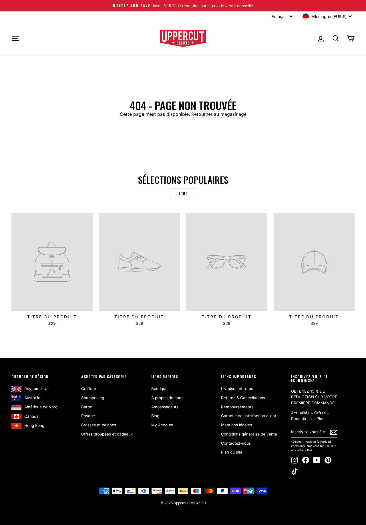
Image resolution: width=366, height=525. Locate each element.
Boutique (159, 388)
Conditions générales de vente (249, 434)
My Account (162, 425)
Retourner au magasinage (218, 114)
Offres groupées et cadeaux (107, 434)
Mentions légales (236, 425)
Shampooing (92, 397)
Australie (32, 397)
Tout (183, 193)
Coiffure (88, 388)
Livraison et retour (238, 388)
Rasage (88, 415)
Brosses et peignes (98, 425)
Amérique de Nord (40, 407)
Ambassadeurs (164, 407)
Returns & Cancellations (243, 397)
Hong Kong (34, 425)
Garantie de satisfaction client (248, 415)
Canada (31, 416)
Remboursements (237, 407)
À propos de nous (167, 397)
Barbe (86, 407)
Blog (155, 415)
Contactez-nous (236, 443)
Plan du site (231, 452)
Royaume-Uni (36, 388)
